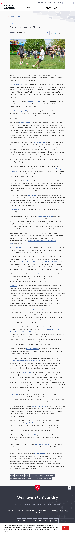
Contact (10, 510)
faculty (12, 475)
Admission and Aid (48, 8)
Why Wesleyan (28, 8)
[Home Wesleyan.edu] (9, 6)
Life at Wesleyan (57, 8)
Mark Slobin (32, 435)
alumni (26, 475)
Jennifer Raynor (15, 247)
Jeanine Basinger (50, 475)
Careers (53, 510)
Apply (54, 2)
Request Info (42, 2)
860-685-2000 (55, 504)
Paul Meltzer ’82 (39, 142)
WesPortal (42, 510)
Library (37, 512)
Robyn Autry (31, 478)
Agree (66, 528)
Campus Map (30, 510)
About (65, 8)
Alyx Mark (41, 475)
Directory (20, 510)
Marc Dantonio (39, 453)
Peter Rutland (33, 475)
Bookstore (62, 510)
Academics (38, 8)
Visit (49, 2)
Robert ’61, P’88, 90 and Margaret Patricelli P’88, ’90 (40, 262)
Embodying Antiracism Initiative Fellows (26, 360)
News (18, 16)
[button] (71, 7)
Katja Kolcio (39, 478)
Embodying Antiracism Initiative (18, 478)
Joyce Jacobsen (47, 478)
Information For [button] (68, 2)
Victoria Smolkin (19, 475)
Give (59, 2)
